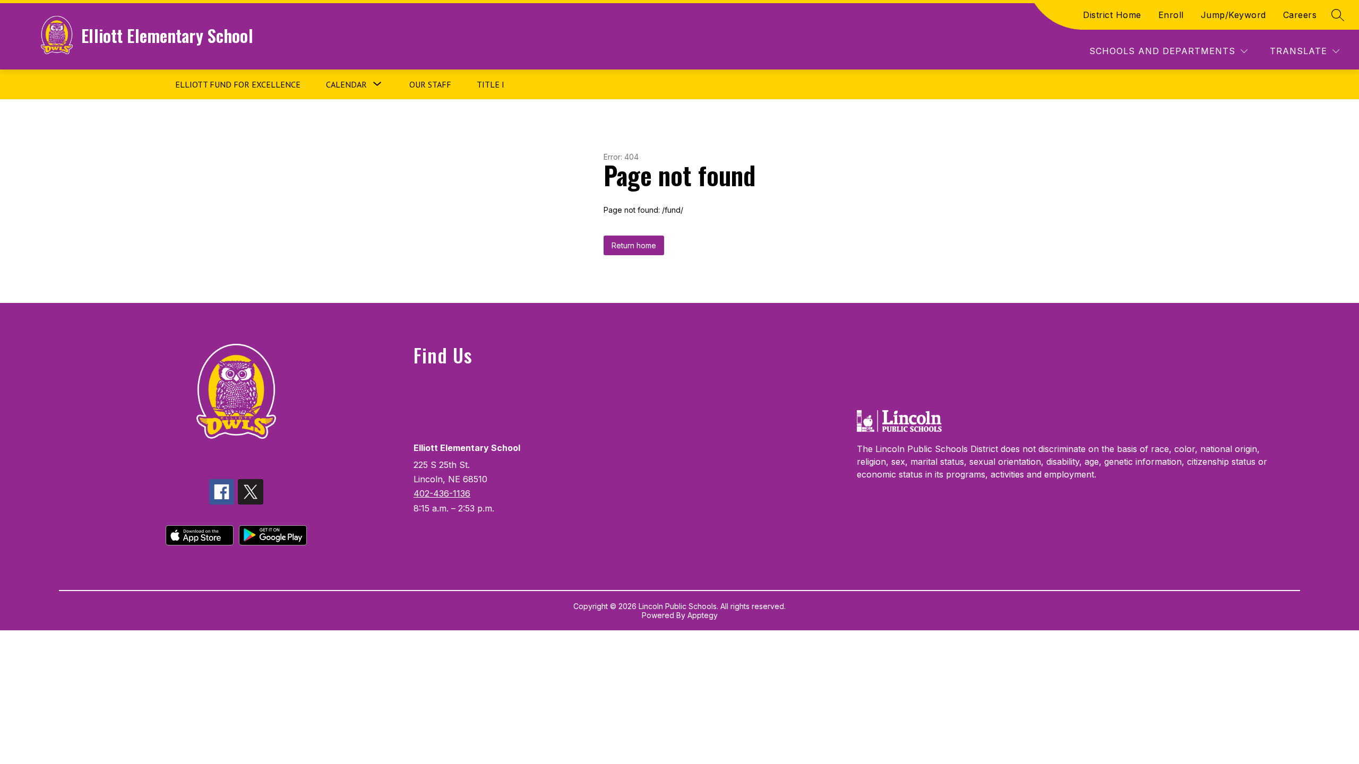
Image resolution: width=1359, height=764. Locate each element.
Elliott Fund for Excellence (237, 84)
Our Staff (430, 84)
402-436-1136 (442, 493)
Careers (1300, 15)
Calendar (346, 84)
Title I (490, 84)
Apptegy (702, 615)
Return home (634, 245)
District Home (1112, 15)
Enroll (1171, 15)
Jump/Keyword (1233, 15)
